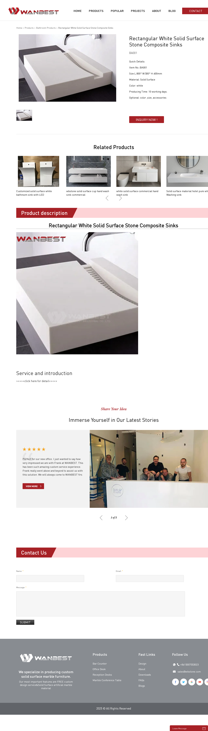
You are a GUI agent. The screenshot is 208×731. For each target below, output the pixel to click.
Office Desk (99, 669)
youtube (199, 682)
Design (142, 663)
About (156, 11)
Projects (138, 11)
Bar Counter (100, 663)
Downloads (144, 674)
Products (96, 11)
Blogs (141, 685)
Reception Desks (102, 674)
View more (32, 486)
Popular (117, 11)
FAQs (141, 680)
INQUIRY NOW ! (146, 119)
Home (77, 11)
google (191, 682)
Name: (19, 571)
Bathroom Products (46, 27)
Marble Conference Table (107, 680)
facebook (175, 682)
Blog (172, 11)
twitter (183, 682)
